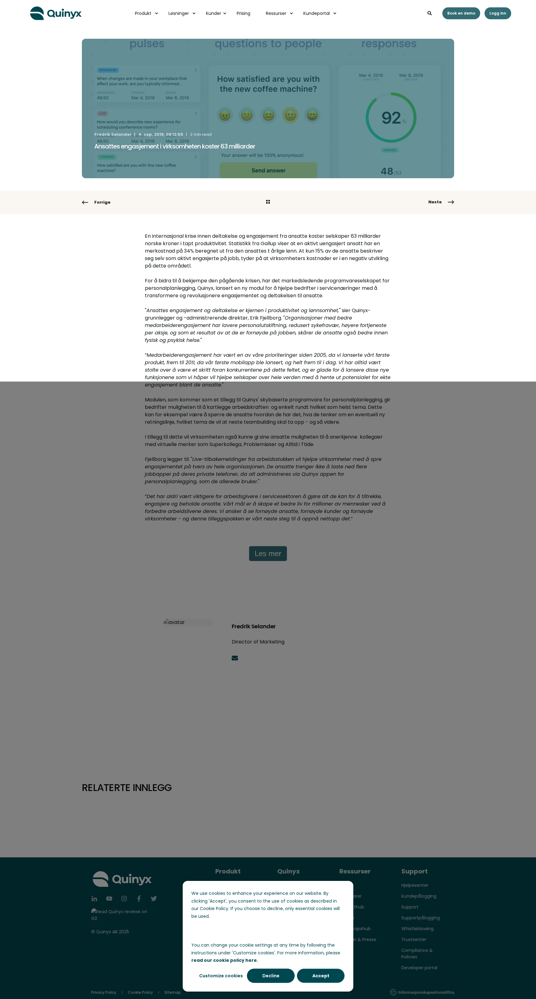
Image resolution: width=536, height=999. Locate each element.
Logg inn (497, 13)
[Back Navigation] (268, 202)
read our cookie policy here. (224, 960)
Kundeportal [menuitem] (316, 13)
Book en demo (461, 13)
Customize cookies (221, 976)
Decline (270, 976)
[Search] (430, 13)
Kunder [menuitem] (213, 13)
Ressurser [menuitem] (276, 13)
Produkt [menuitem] (143, 13)
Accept (320, 976)
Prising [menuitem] (243, 13)
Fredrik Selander (113, 134)
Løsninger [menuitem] (178, 13)
